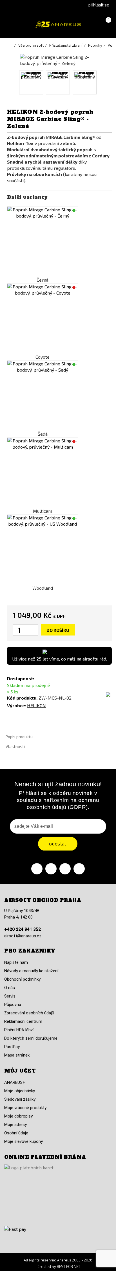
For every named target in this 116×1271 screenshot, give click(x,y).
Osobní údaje (16, 1133)
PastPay (12, 1046)
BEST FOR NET (68, 1266)
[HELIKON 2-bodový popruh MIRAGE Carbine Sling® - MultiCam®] (42, 473)
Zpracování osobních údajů (29, 1013)
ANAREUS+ (14, 1082)
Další (102, 82)
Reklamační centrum (23, 1021)
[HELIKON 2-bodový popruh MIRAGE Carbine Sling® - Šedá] (42, 396)
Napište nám (16, 962)
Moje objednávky (19, 1090)
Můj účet (19, 1071)
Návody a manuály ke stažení (31, 970)
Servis (9, 996)
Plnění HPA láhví (19, 1029)
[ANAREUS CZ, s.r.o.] (58, 25)
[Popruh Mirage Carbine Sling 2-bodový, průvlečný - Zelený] (31, 82)
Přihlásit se (98, 4)
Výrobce (16, 705)
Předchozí (14, 82)
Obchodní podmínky (22, 979)
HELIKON (36, 705)
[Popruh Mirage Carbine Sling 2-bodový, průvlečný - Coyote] (58, 82)
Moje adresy (15, 1124)
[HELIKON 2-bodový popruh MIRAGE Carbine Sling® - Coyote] (42, 319)
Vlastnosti (15, 746)
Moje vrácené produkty (25, 1107)
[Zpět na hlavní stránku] (11, 45)
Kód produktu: (22, 697)
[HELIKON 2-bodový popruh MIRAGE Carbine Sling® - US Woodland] (42, 550)
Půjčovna (12, 1004)
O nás (9, 987)
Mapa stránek (17, 1055)
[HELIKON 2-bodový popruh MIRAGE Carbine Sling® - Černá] (42, 242)
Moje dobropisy (18, 1116)
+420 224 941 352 (22, 929)
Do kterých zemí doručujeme (30, 1038)
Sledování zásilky (19, 1099)
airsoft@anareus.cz (22, 935)
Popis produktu (19, 736)
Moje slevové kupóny (23, 1141)
